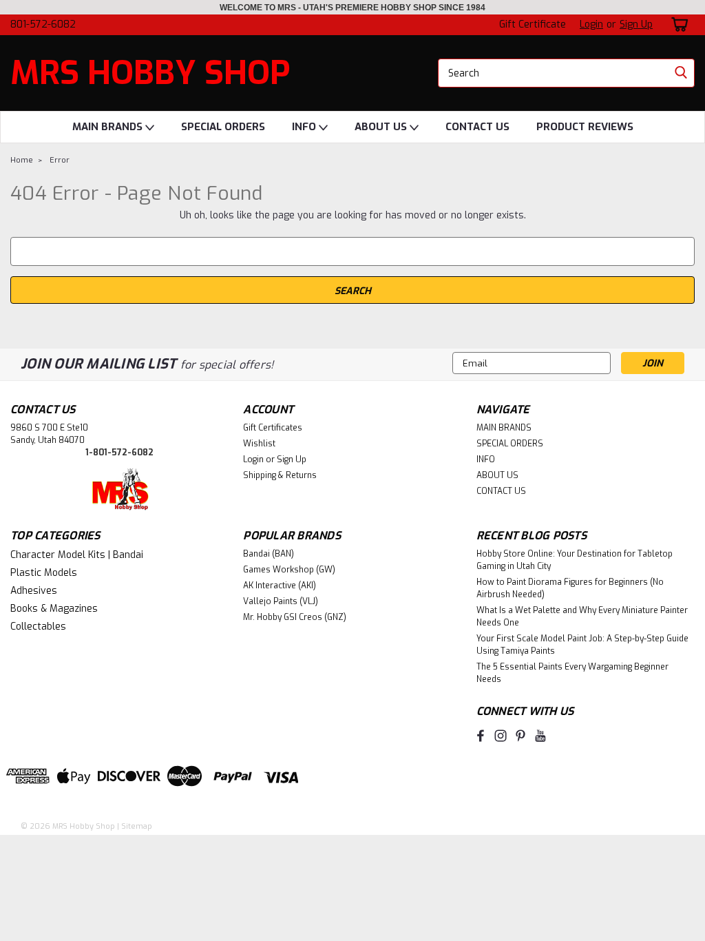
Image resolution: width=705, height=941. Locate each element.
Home (21, 160)
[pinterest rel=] (520, 736)
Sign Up (636, 24)
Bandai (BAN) (268, 553)
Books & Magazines (54, 608)
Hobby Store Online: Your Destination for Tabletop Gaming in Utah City (574, 560)
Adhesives (33, 590)
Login (591, 24)
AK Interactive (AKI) (279, 585)
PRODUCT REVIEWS (584, 127)
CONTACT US (477, 127)
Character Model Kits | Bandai (76, 554)
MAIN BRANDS (108, 127)
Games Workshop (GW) (289, 569)
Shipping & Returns (280, 475)
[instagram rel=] (500, 736)
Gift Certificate (532, 24)
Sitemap (136, 826)
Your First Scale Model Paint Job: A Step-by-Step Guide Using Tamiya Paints (582, 644)
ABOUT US (382, 127)
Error (60, 160)
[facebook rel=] (480, 736)
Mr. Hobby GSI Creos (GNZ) (294, 617)
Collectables (38, 626)
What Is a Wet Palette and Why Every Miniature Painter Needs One (582, 616)
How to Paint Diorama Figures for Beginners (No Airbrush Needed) (570, 588)
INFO (305, 127)
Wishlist (259, 443)
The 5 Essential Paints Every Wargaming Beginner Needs (572, 673)
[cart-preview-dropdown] (677, 24)
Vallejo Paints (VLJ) (280, 601)
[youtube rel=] (540, 736)
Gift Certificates (272, 427)
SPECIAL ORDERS (223, 127)
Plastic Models (43, 572)
